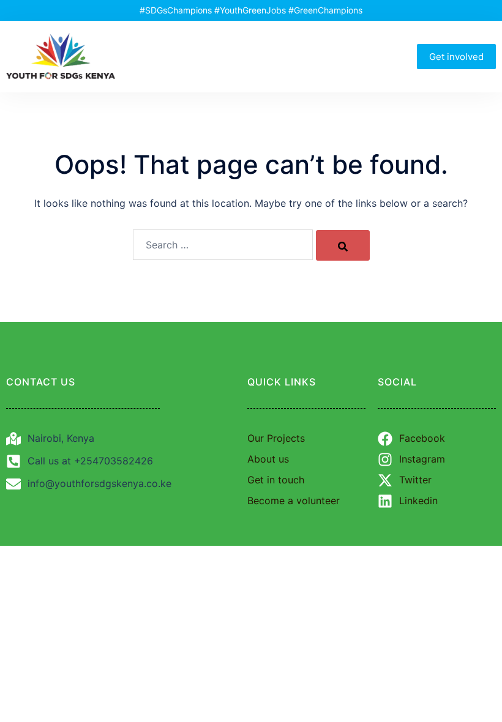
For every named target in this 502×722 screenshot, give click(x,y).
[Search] (343, 245)
